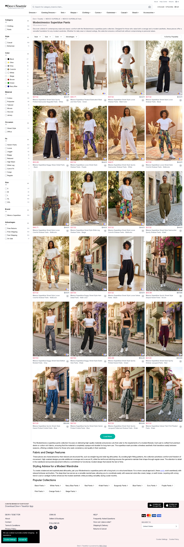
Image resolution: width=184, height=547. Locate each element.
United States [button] (148, 526)
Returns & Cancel (99, 529)
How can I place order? (102, 522)
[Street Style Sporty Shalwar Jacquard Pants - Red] (164, 329)
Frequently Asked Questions (104, 519)
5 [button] (180, 159)
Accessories (148, 13)
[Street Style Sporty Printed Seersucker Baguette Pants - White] (51, 68)
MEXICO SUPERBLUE (53, 19)
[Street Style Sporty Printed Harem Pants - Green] (126, 329)
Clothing (85, 13)
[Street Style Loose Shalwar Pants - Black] (164, 68)
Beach (134, 13)
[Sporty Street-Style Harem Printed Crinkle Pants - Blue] (51, 394)
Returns (171, 1)
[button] (150, 7)
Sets (62, 13)
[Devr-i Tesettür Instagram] (55, 527)
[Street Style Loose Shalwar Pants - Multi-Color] (126, 68)
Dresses (32, 13)
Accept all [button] (22, 539)
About (156, 1)
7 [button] (67, 224)
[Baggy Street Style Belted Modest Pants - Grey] (51, 329)
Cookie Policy (174, 539)
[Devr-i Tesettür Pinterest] (51, 527)
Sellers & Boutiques (56, 519)
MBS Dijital (103, 546)
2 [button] (105, 93)
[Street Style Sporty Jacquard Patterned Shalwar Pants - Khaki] (126, 394)
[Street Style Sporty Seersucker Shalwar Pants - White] (126, 133)
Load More (107, 436)
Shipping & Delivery (100, 525)
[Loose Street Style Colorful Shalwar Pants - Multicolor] (164, 133)
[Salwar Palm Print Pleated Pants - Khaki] (164, 394)
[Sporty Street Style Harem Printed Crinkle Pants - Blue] (88, 394)
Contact (8, 522)
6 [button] (105, 289)
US (178, 1)
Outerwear (111, 13)
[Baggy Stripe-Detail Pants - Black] (51, 133)
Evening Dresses (48, 13)
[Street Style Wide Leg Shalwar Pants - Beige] (88, 198)
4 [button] (67, 93)
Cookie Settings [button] (161, 539)
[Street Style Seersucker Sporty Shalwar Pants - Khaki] (164, 198)
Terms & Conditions (12, 525)
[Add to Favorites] (67, 100)
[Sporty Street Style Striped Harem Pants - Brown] (164, 263)
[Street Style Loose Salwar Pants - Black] (126, 263)
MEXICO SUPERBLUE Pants (72, 19)
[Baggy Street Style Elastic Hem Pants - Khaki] (88, 329)
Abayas (73, 13)
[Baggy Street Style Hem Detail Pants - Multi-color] (88, 263)
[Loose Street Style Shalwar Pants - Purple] (88, 133)
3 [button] (105, 159)
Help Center (163, 1)
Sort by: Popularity (172, 37)
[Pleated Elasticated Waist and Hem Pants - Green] (88, 68)
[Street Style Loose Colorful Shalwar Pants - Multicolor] (51, 198)
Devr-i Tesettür (38, 19)
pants (162, 470)
